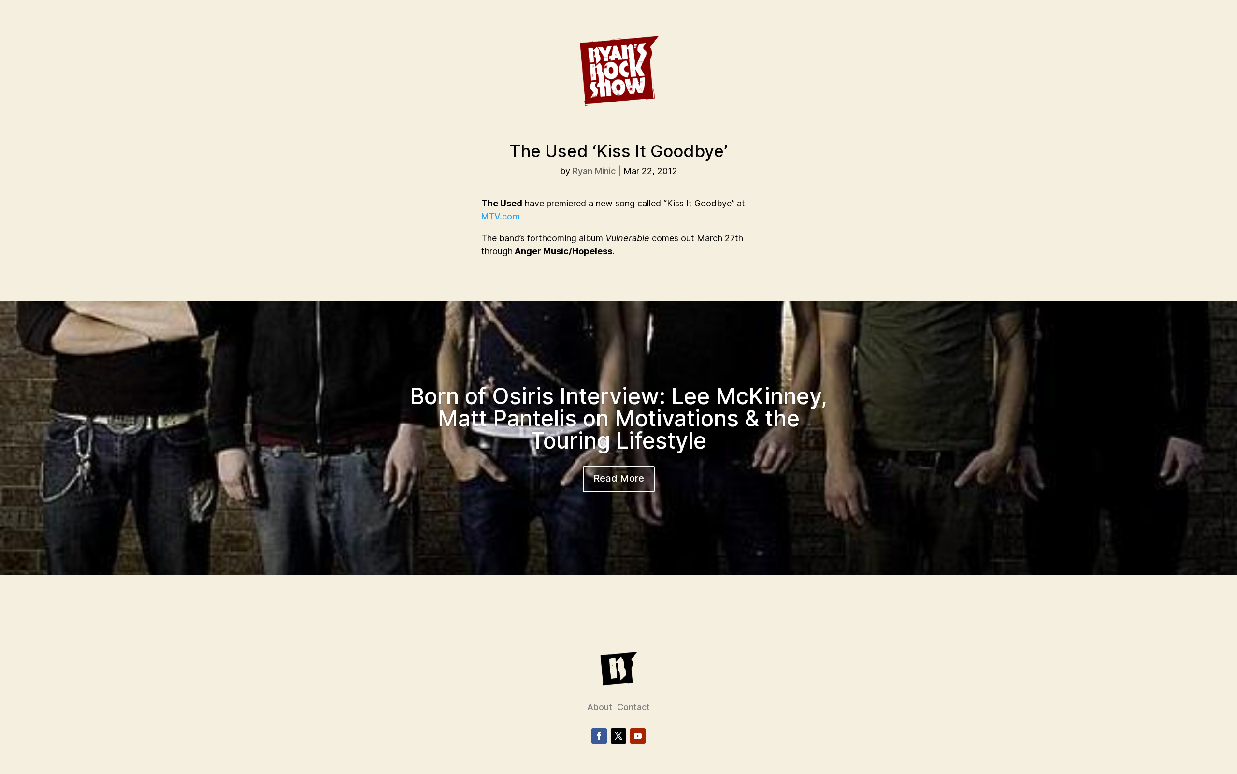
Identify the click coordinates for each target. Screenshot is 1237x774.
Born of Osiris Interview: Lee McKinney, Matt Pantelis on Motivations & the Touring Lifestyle (618, 418)
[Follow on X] (618, 736)
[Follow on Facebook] (599, 736)
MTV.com (500, 216)
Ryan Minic (594, 171)
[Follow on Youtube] (638, 736)
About (599, 707)
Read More (618, 478)
